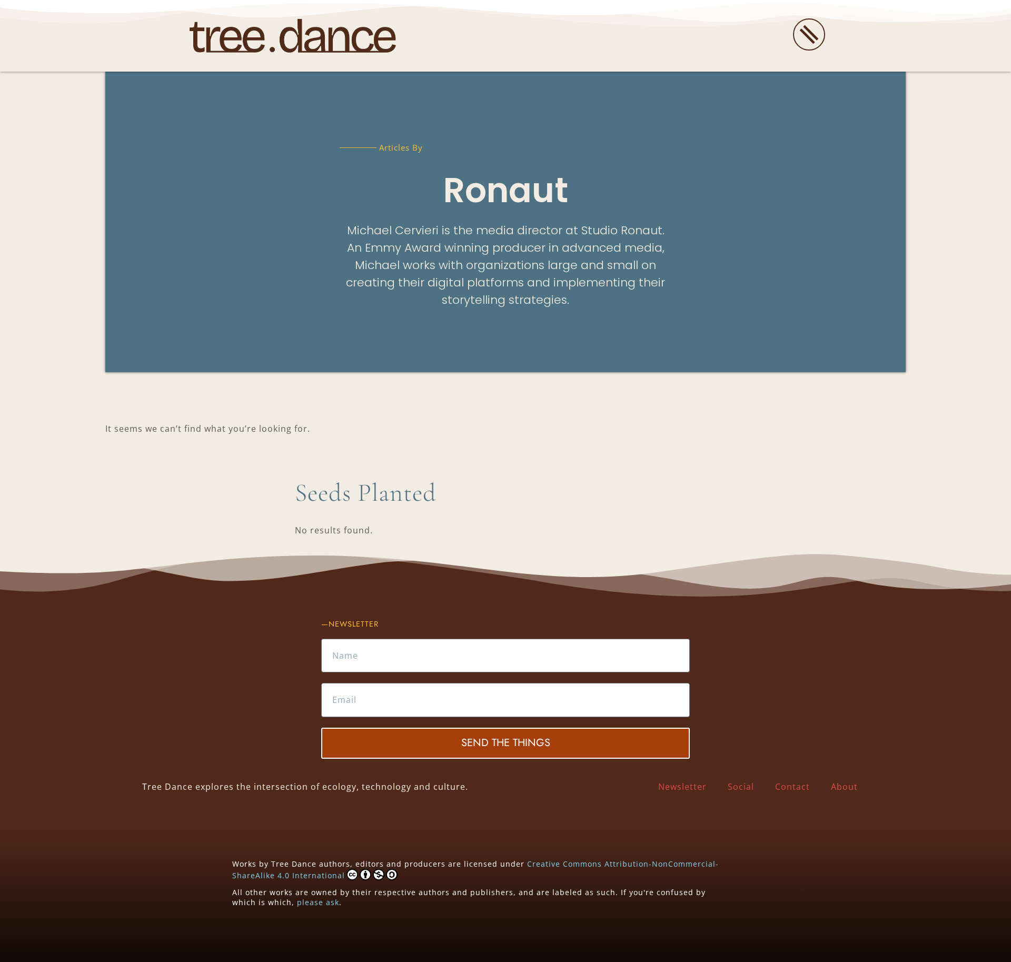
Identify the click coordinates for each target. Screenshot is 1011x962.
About (844, 786)
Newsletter (682, 786)
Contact (792, 786)
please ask (318, 902)
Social (741, 786)
